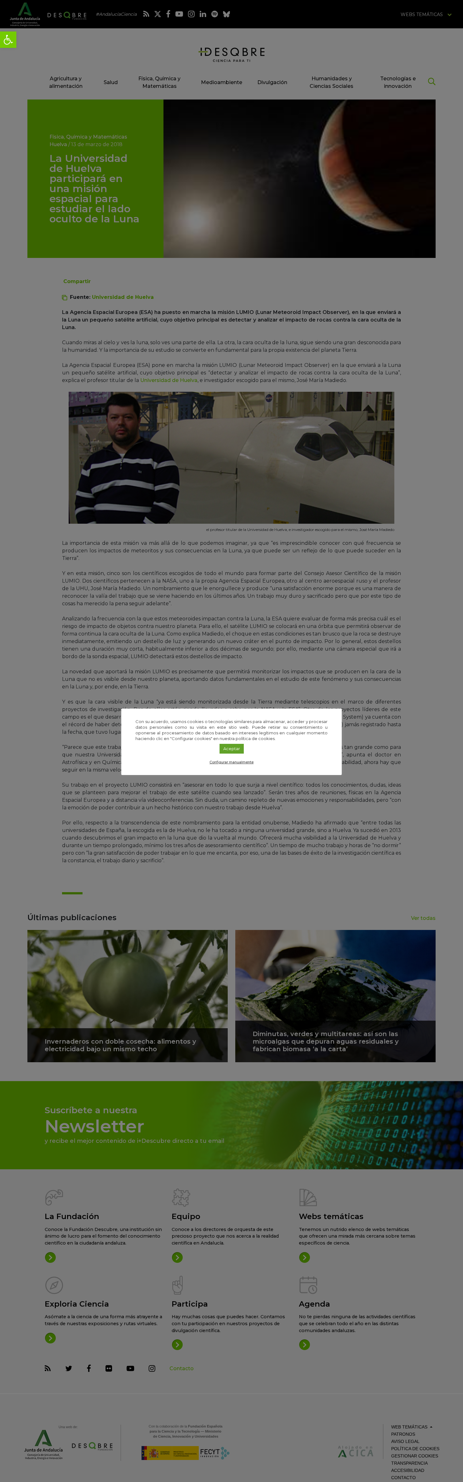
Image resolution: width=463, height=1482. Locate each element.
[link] (8, 39)
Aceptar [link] (231, 748)
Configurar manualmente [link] (231, 762)
